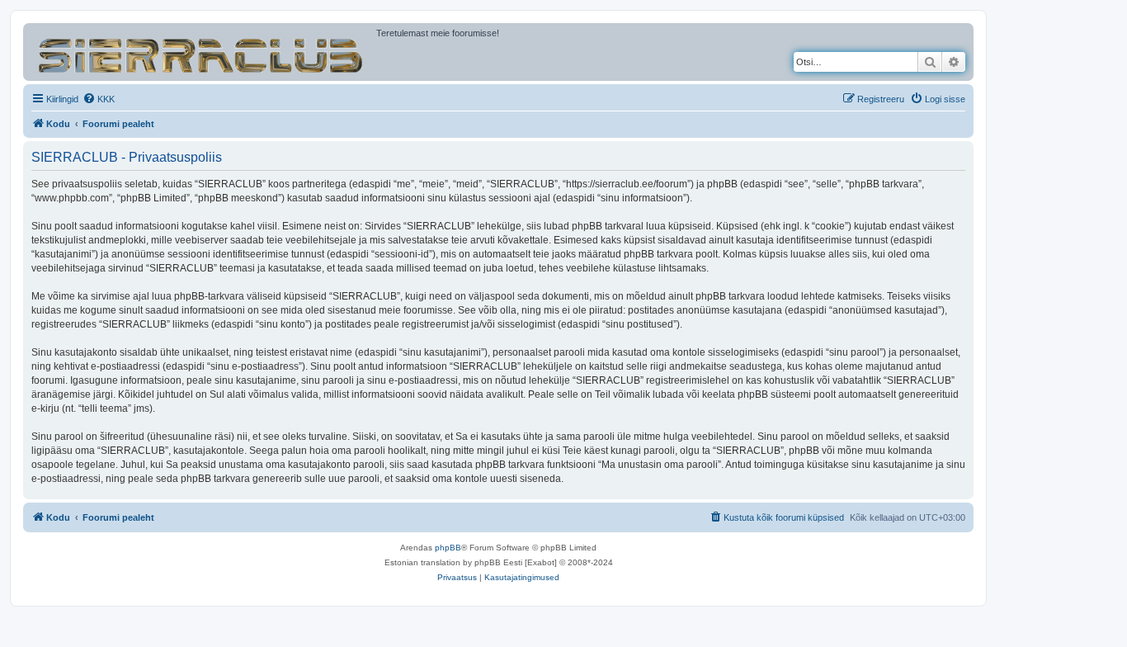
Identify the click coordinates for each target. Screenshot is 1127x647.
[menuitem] (99, 99)
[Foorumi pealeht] (201, 52)
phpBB (448, 547)
